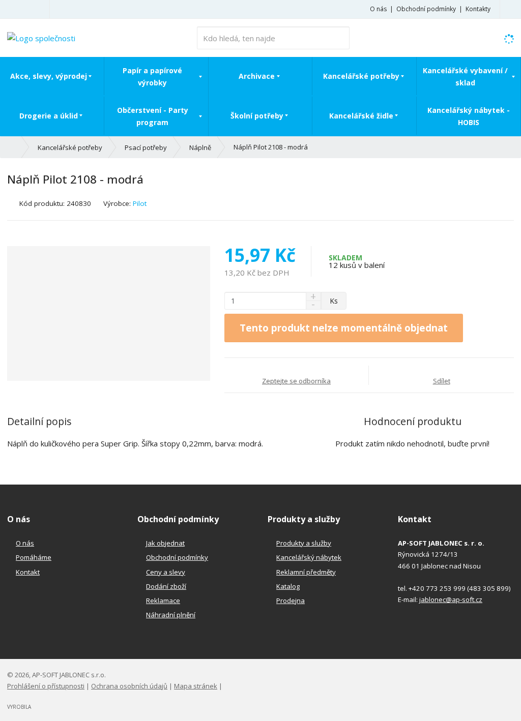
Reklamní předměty (306, 572)
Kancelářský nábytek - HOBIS (468, 116)
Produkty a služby (303, 543)
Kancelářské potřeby (361, 76)
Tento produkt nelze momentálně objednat (344, 327)
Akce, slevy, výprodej (48, 76)
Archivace (257, 76)
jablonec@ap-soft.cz (450, 599)
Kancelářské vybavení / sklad (465, 76)
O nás (378, 9)
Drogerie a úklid (48, 116)
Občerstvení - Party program (152, 116)
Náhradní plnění (170, 614)
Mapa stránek (195, 685)
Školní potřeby (256, 116)
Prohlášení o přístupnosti (45, 685)
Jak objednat (165, 543)
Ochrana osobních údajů (129, 685)
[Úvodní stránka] (41, 37)
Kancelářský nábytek (308, 557)
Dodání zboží (166, 586)
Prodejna (290, 600)
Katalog (288, 586)
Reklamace (163, 600)
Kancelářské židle (361, 116)
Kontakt (28, 572)
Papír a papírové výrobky (152, 76)
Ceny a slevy (165, 572)
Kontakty (478, 9)
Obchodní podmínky (426, 9)
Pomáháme (33, 557)
